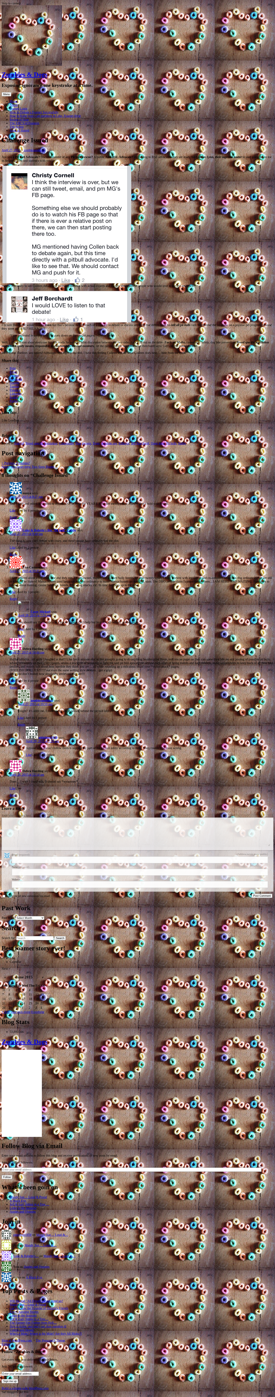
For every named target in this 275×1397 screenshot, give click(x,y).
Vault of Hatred (19, 130)
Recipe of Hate (19, 119)
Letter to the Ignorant (23, 1208)
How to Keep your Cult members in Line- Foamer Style (45, 116)
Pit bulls (171, 443)
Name (20, 866)
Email (20, 854)
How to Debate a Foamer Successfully (34, 112)
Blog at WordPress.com (17, 1340)
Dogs (96, 443)
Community (66, 443)
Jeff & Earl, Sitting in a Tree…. (29, 1204)
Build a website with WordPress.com (25, 1388)
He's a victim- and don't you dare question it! (38, 1326)
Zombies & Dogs (24, 74)
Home (14, 101)
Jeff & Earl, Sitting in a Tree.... (29, 1319)
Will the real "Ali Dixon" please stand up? (36, 1301)
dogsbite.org (109, 443)
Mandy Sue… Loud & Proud (28, 1197)
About (14, 105)
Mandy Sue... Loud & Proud (28, 1304)
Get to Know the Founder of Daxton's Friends (39, 1308)
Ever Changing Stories (24, 1312)
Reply (13, 517)
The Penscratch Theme (50, 1340)
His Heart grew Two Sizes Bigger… (30, 466)
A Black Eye (18, 1200)
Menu (6, 94)
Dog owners (83, 443)
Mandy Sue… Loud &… (52, 1234)
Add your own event (16, 1012)
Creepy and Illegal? (22, 1330)
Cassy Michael (40, 611)
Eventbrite (37, 1012)
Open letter (158, 443)
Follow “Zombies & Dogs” (23, 1352)
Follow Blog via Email (32, 1145)
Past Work (8, 918)
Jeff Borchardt (140, 443)
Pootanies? (16, 463)
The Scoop (17, 126)
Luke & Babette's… (26, 1256)
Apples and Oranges (23, 1211)
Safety (182, 443)
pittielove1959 (48, 737)
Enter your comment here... (17, 815)
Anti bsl (19, 443)
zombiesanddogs (34, 150)
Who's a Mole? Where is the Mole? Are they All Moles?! (46, 1333)
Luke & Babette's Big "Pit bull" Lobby (49, 530)
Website (16, 879)
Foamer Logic (19, 108)
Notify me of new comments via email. (28, 896)
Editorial (124, 443)
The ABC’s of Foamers (24, 123)
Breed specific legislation (41, 443)
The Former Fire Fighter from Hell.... (33, 1322)
